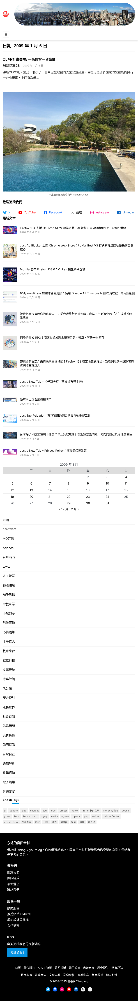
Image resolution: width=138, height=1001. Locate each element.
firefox (74, 810)
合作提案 (13, 925)
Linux (16, 816)
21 (50, 497)
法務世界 (9, 707)
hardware (10, 529)
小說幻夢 (9, 613)
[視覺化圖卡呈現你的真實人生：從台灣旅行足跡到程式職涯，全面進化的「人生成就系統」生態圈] (10, 319)
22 (68, 497)
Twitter (96, 816)
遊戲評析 (9, 763)
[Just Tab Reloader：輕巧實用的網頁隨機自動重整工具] (10, 419)
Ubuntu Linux (11, 822)
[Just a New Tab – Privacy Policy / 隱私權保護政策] (10, 452)
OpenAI (76, 816)
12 (12, 490)
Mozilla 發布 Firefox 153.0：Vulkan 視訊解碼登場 (52, 269)
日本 (45, 822)
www (6, 566)
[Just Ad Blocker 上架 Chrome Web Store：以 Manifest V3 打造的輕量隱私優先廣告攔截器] (10, 251)
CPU (45, 810)
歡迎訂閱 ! (17, 952)
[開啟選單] (6, 34)
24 (107, 497)
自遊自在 (9, 754)
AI (5, 810)
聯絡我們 (13, 890)
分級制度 (26, 822)
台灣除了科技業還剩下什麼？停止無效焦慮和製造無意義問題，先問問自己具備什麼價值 (76, 434)
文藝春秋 (9, 670)
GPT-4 (7, 816)
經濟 (73, 822)
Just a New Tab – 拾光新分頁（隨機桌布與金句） (52, 381)
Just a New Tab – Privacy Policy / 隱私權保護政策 (53, 450)
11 (126, 483)
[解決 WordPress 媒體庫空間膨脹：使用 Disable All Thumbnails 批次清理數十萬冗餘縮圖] (10, 297)
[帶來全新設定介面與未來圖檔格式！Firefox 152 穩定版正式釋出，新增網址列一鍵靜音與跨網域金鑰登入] (10, 364)
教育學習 (9, 651)
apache (14, 810)
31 (107, 503)
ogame (65, 816)
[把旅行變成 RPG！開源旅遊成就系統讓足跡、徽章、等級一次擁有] (10, 343)
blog (6, 520)
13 (31, 490)
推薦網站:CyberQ (19, 914)
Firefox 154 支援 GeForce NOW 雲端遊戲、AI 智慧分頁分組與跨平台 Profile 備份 (73, 228)
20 (31, 497)
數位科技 (9, 660)
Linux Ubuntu (30, 816)
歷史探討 (9, 698)
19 (12, 497)
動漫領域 (9, 585)
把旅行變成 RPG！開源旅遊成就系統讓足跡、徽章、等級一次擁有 (62, 337)
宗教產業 (9, 604)
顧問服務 (13, 908)
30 (88, 503)
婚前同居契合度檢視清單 (36, 399)
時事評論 (9, 679)
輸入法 (91, 822)
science (8, 548)
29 (69, 503)
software (9, 557)
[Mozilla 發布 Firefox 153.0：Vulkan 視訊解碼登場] (10, 275)
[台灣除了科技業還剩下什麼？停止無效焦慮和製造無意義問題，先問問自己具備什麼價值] (10, 435)
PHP (86, 816)
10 (107, 483)
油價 (54, 822)
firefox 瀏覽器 (110, 810)
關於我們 (13, 872)
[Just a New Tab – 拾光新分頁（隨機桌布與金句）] (10, 384)
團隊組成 (13, 878)
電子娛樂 (9, 782)
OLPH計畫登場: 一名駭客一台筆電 (29, 59)
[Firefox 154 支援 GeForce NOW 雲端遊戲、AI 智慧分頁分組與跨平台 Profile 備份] (10, 230)
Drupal (63, 810)
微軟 (37, 822)
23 (88, 497)
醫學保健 (9, 773)
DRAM (53, 810)
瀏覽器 (63, 822)
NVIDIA (54, 816)
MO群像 (8, 538)
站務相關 (9, 726)
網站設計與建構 (18, 920)
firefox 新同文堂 (90, 810)
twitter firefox (111, 816)
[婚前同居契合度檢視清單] (10, 400)
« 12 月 (63, 509)
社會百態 (9, 716)
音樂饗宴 (9, 791)
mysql (44, 816)
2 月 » (75, 509)
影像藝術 (9, 623)
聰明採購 (9, 745)
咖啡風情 (9, 595)
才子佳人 (9, 641)
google (126, 810)
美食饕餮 (9, 735)
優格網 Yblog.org (78, 981)
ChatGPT (34, 810)
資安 (82, 822)
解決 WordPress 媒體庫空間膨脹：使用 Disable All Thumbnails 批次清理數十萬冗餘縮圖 (77, 293)
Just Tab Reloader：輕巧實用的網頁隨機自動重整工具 (55, 415)
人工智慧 (9, 576)
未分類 (7, 688)
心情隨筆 (9, 632)
